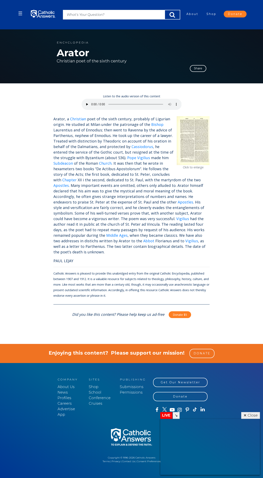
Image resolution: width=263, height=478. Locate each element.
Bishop (157, 124)
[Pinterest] (187, 410)
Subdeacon (63, 163)
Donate (235, 14)
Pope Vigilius (138, 157)
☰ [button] (20, 13)
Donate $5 (180, 315)
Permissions (131, 392)
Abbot (148, 240)
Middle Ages (117, 235)
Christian (78, 118)
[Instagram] (179, 410)
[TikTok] (195, 410)
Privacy (116, 461)
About (192, 14)
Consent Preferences (149, 461)
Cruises (95, 403)
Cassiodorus (142, 146)
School (95, 392)
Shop (211, 14)
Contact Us (128, 461)
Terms (106, 461)
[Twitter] (164, 410)
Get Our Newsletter (180, 382)
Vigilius (182, 218)
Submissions (131, 387)
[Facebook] (157, 410)
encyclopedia (73, 42)
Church (105, 163)
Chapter (69, 179)
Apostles (61, 185)
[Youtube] (172, 410)
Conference (100, 398)
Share (198, 68)
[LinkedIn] (202, 410)
